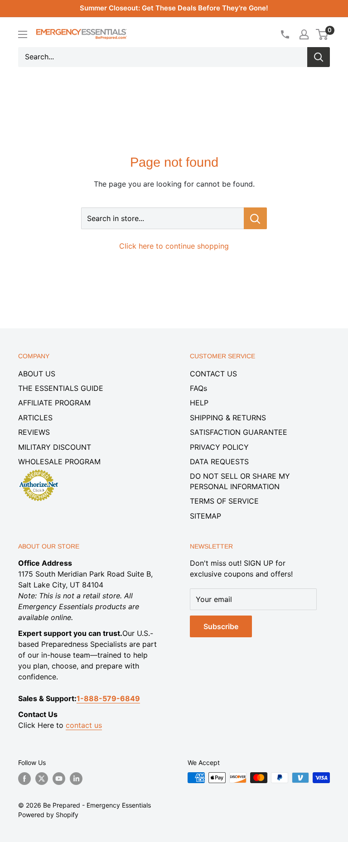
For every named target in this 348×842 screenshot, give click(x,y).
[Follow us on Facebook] (24, 778)
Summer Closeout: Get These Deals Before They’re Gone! (174, 8)
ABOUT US (36, 373)
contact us (84, 725)
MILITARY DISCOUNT (54, 447)
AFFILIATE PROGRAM (54, 402)
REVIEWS (34, 432)
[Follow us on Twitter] (41, 778)
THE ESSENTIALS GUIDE (60, 388)
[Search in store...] (255, 218)
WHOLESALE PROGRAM (59, 461)
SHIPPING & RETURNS (228, 417)
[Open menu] (22, 34)
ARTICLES (35, 417)
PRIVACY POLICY (219, 447)
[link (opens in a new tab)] (38, 471)
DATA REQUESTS (219, 461)
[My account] (304, 34)
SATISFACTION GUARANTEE (238, 432)
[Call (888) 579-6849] (285, 34)
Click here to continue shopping (174, 245)
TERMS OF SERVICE (224, 500)
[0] (322, 34)
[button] (322, 34)
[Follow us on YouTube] (59, 778)
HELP (199, 402)
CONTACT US (213, 373)
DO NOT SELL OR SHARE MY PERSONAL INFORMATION (240, 481)
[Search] (318, 57)
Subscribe (220, 626)
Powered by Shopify (48, 814)
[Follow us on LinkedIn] (76, 778)
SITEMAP (205, 515)
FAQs (198, 388)
